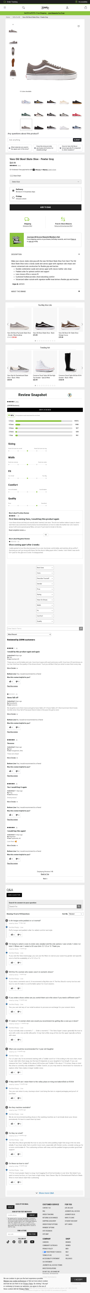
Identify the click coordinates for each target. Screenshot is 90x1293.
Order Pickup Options (50, 1224)
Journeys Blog (70, 1214)
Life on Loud (69, 1208)
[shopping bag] (86, 7)
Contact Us (47, 1208)
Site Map (46, 1234)
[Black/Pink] (52, 112)
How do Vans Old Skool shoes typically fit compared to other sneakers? (71, 148)
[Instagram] (20, 1242)
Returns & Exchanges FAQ (63, 226)
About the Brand (18, 291)
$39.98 (14, 337)
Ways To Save (69, 1218)
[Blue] (26, 99)
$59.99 (9, 380)
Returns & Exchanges (50, 1218)
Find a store (21, 1230)
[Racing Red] (77, 112)
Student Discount (71, 1221)
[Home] (45, 7)
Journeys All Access (72, 1211)
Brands (68, 1242)
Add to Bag (45, 207)
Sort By (65, 914)
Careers (46, 1242)
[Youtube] (33, 1242)
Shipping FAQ (27, 226)
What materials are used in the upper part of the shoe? (20, 148)
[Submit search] (79, 906)
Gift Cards (68, 1224)
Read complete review (16, 530)
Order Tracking (12, 2)
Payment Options (48, 1227)
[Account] (67, 8)
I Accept (79, 1280)
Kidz (67, 1252)
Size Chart (17, 176)
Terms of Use (47, 1255)
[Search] (23, 7)
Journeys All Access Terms (52, 1265)
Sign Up (10, 1207)
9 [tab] (52, 385)
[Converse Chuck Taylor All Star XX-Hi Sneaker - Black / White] (71, 362)
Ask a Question (14, 895)
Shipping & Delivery (49, 1221)
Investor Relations (49, 1268)
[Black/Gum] (77, 99)
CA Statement (47, 1262)
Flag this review (12, 686)
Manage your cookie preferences (15, 1281)
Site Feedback (47, 1231)
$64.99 (35, 380)
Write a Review (45, 410)
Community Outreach (50, 1245)
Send (77, 140)
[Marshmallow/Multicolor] (64, 99)
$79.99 (61, 337)
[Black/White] (64, 112)
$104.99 (61, 380)
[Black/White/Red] (39, 112)
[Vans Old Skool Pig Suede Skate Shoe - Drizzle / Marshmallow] (19, 320)
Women (68, 1245)
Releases (69, 1258)
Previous (13, 23)
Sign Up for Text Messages (22, 1212)
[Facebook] (26, 1242)
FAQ (44, 1211)
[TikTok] (9, 1242)
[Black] (39, 99)
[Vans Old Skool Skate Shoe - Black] (45, 320)
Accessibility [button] (83, 2)
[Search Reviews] (81, 628)
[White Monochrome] (64, 125)
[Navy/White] (77, 125)
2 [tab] (37, 385)
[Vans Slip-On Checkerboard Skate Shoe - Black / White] (19, 362)
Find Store (32, 1234)
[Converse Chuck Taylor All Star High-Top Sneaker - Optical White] (45, 362)
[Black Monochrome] (39, 125)
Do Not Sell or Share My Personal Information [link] (51, 1273)
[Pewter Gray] (26, 125)
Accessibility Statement (51, 1258)
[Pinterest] (15, 1242)
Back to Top (45, 874)
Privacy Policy (48, 1249)
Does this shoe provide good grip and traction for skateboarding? (45, 148)
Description (16, 254)
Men (67, 1249)
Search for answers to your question (22, 903)
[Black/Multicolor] (52, 99)
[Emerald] (26, 112)
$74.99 (9, 337)
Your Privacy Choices (53, 1252)
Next (13, 78)
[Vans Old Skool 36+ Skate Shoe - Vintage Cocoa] (71, 320)
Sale (67, 1255)
